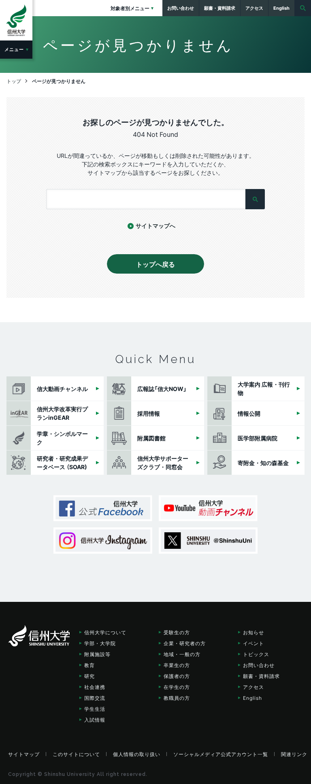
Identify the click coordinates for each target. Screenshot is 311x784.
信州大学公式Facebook (102, 508)
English (252, 697)
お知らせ (253, 632)
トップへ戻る (155, 264)
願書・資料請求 (261, 676)
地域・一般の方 (182, 654)
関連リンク (294, 754)
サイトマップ (24, 754)
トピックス (256, 654)
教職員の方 (177, 697)
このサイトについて (76, 754)
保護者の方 (177, 676)
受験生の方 (177, 632)
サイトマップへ (155, 225)
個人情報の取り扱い (136, 754)
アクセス (253, 687)
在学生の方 (177, 687)
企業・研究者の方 (185, 643)
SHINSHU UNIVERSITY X (208, 540)
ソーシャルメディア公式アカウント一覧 (220, 754)
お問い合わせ (259, 665)
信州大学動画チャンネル (208, 508)
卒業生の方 (177, 665)
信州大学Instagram (102, 540)
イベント (253, 643)
